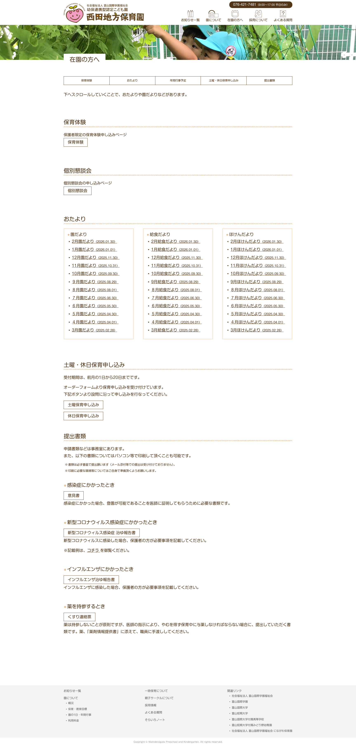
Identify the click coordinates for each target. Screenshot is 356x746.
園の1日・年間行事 (79, 715)
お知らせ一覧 (190, 20)
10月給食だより (177, 273)
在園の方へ (235, 20)
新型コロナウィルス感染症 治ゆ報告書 (102, 533)
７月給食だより (176, 298)
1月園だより (94, 249)
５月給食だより (176, 314)
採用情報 (150, 705)
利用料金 (73, 720)
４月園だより (95, 322)
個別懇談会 (77, 191)
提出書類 (269, 80)
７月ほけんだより (258, 298)
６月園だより (95, 306)
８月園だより (95, 290)
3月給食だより (175, 330)
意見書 (74, 495)
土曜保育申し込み (83, 405)
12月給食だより (177, 257)
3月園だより (94, 330)
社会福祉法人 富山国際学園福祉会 (252, 696)
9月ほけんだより (257, 282)
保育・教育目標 (77, 709)
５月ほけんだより (258, 314)
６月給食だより (176, 306)
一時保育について (156, 690)
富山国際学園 (240, 701)
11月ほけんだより (258, 265)
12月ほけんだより (258, 257)
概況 (71, 703)
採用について (258, 20)
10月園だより (95, 273)
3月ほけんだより (257, 330)
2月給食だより (175, 241)
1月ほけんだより (257, 249)
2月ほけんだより (257, 241)
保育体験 (86, 80)
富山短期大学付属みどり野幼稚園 (252, 725)
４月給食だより (176, 322)
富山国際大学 (240, 707)
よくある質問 (283, 20)
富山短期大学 (240, 713)
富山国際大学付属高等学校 (248, 719)
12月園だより (95, 257)
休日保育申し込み (83, 416)
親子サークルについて (159, 698)
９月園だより (95, 282)
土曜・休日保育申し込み (223, 80)
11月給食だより (177, 265)
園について (213, 20)
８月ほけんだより (258, 290)
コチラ (93, 550)
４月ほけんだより (258, 322)
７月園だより (95, 298)
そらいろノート (155, 719)
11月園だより (95, 265)
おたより (132, 80)
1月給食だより (175, 249)
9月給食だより (175, 282)
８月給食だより (176, 290)
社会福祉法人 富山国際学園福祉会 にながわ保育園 (262, 731)
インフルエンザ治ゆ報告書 (91, 579)
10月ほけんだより (258, 273)
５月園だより (95, 314)
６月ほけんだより (258, 306)
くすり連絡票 (79, 617)
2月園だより (94, 241)
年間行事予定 (178, 80)
